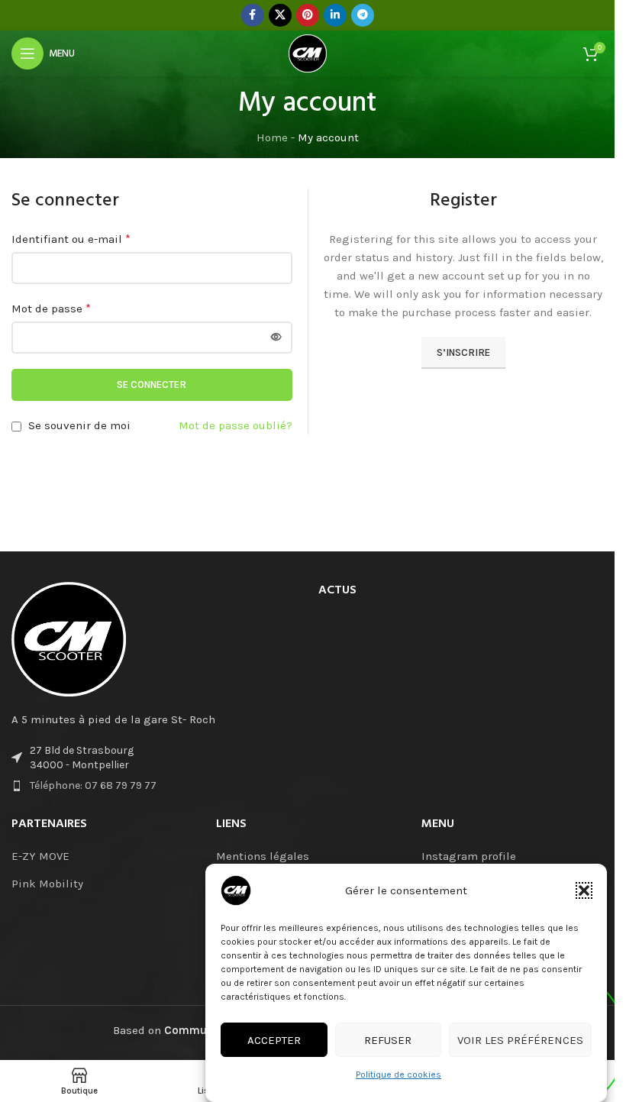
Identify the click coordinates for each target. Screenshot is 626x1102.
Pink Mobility (47, 883)
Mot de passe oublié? (235, 425)
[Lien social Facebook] (252, 15)
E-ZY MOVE (40, 856)
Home (272, 137)
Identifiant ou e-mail (71, 238)
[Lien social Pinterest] (307, 15)
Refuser (387, 1040)
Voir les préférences (520, 1040)
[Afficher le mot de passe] (276, 338)
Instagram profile (468, 856)
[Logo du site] (308, 53)
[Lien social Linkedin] (335, 15)
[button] (584, 890)
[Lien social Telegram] (362, 15)
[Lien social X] (280, 15)
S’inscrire (463, 352)
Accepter (274, 1040)
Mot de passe (51, 308)
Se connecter (151, 384)
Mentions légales (262, 856)
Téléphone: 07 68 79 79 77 (93, 785)
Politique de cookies (398, 1074)
